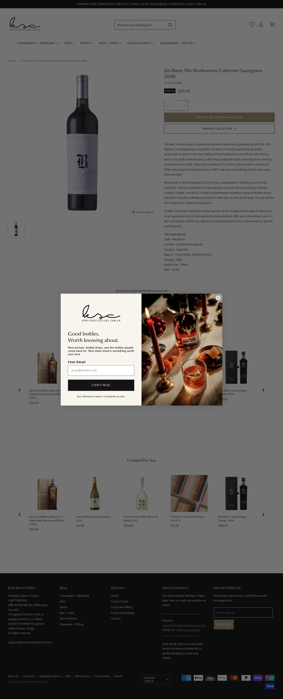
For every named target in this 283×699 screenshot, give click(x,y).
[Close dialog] (218, 297)
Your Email (77, 362)
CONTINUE (101, 385)
